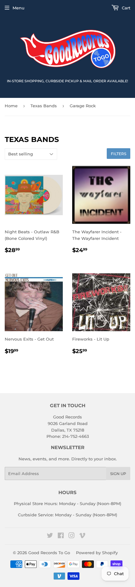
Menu (18, 7)
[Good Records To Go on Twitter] (50, 536)
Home (11, 105)
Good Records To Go (49, 552)
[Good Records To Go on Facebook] (60, 536)
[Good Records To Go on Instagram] (71, 536)
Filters (118, 153)
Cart (125, 7)
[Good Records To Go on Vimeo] (82, 536)
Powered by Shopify (97, 552)
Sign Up (118, 473)
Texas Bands (43, 105)
